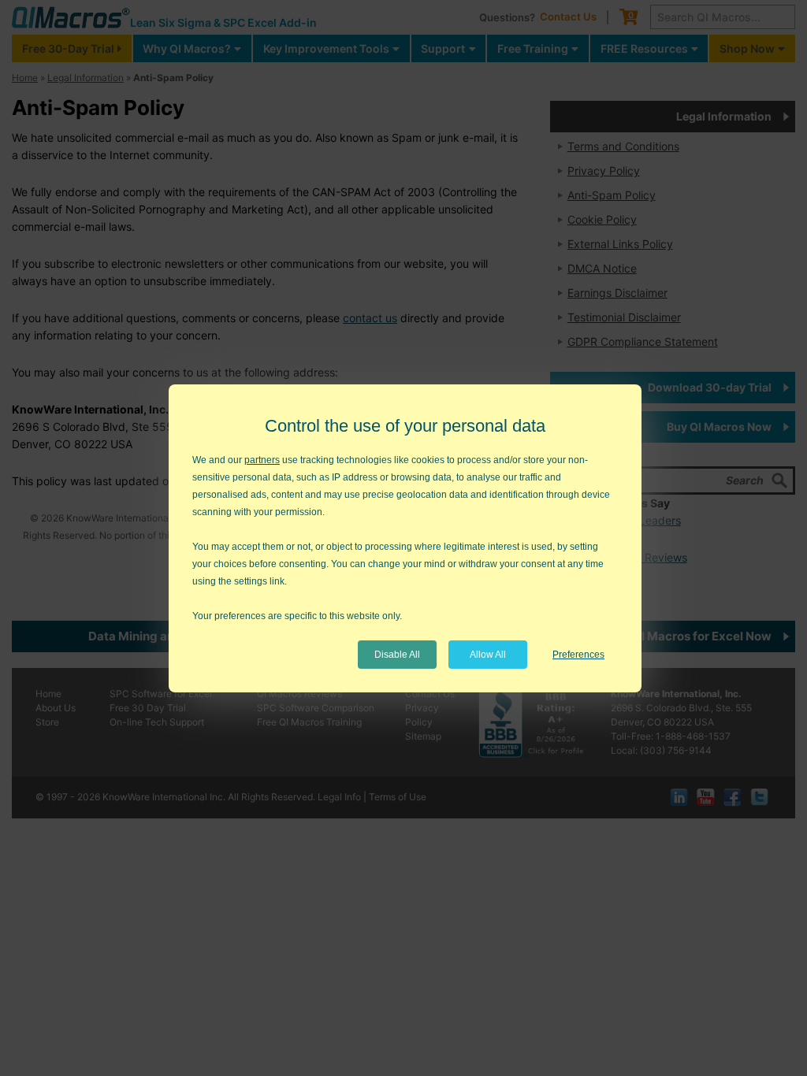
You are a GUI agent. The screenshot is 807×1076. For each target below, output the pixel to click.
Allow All (488, 654)
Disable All (397, 654)
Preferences (578, 654)
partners (262, 460)
